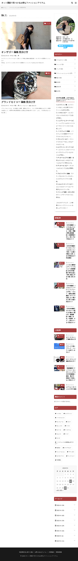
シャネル (59, 413)
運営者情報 (59, 552)
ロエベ (69, 421)
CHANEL (59, 460)
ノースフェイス (60, 417)
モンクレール (60, 421)
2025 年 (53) (60, 510)
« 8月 (57, 490)
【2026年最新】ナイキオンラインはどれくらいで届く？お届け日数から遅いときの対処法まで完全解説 (71, 252)
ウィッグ (59, 64)
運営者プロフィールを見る (66, 46)
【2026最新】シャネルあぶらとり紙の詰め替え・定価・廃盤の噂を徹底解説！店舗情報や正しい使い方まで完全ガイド (71, 232)
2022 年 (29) (60, 526)
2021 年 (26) (60, 531)
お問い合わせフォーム (40, 552)
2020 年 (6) (59, 536)
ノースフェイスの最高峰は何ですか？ (64, 443)
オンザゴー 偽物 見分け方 (14, 52)
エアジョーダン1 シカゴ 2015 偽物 (71, 388)
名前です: (59, 37)
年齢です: (59, 39)
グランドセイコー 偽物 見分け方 (18, 102)
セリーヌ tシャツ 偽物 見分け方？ (71, 360)
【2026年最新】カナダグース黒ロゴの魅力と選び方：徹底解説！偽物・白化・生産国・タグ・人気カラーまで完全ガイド (71, 315)
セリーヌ (59, 429)
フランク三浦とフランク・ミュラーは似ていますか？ (70, 349)
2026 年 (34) (60, 505)
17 (70, 481)
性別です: (67, 39)
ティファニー (71, 456)
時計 (59, 78)
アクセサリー (61, 60)
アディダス (71, 451)
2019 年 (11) (60, 541)
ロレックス (59, 425)
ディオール (68, 429)
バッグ (59, 69)
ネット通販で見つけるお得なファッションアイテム (23, 3)
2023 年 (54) (60, 520)
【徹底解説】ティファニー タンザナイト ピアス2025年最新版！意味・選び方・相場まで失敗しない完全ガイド (71, 374)
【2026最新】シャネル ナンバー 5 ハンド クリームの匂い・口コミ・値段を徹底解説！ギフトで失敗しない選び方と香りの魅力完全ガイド (71, 293)
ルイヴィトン (68, 413)
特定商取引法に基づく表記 (26, 552)
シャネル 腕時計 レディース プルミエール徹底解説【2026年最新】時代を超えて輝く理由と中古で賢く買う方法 (71, 271)
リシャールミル (60, 451)
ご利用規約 (51, 552)
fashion (58, 447)
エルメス (59, 434)
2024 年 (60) (60, 515)
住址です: (59, 40)
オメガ (58, 438)
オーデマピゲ (67, 447)
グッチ (66, 434)
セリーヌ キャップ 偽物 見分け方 (71, 338)
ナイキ (68, 425)
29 (65, 488)
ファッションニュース (64, 73)
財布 (58, 86)
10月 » (61, 490)
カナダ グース (60, 456)
